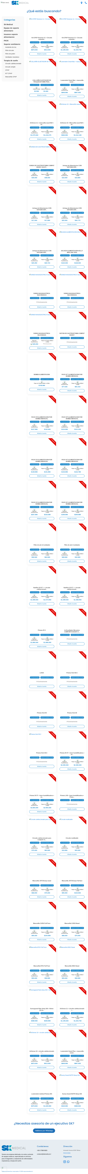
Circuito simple (10, 67)
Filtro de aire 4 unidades (72, 545)
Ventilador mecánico (12, 57)
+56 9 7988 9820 (42, 1150)
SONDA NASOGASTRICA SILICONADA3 (41, 294)
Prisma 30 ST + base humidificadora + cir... (42, 796)
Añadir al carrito (41, 54)
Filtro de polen (10, 54)
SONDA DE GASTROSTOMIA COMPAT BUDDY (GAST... (41, 166)
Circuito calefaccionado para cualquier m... (41, 838)
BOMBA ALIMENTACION (42, 374)
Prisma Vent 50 (42, 713)
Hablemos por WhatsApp (44, 1131)
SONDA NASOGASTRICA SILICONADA (41, 334)
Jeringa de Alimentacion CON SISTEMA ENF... (72, 166)
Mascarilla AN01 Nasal (72, 966)
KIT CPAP (8, 73)
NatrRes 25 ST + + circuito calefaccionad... (72, 588)
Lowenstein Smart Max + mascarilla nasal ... (72, 81)
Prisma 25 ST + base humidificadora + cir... (72, 753)
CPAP (7, 70)
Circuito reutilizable (72, 838)
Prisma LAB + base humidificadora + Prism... (72, 796)
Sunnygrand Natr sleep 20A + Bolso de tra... (41, 1009)
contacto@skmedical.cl (44, 1154)
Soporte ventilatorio (12, 44)
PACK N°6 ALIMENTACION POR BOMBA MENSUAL (41, 417)
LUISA (42, 673)
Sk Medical (8, 24)
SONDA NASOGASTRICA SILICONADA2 (72, 294)
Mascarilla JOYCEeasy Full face (72, 880)
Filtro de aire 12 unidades (42, 545)
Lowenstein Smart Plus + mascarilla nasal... (72, 1052)
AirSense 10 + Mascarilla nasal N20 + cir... (72, 123)
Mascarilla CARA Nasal (72, 923)
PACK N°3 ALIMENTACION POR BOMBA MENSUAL (72, 460)
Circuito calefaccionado (13, 63)
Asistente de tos (10, 47)
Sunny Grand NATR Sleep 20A (72, 1094)
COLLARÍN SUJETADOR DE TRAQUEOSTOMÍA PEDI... (42, 81)
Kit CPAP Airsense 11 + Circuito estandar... (42, 38)
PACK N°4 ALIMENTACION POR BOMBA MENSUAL (41, 460)
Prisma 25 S (42, 630)
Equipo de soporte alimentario (11, 29)
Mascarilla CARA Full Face (41, 923)
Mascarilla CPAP (11, 77)
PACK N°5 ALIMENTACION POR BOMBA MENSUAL (72, 417)
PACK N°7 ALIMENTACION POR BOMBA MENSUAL (72, 375)
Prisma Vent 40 (72, 713)
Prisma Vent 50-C (72, 673)
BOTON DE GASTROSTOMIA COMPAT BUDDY (72, 334)
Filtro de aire (9, 50)
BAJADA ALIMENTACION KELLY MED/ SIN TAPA (72, 251)
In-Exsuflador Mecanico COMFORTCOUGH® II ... (72, 631)
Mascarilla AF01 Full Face (42, 966)
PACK (6, 41)
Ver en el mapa (66, 1152)
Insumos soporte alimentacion (11, 35)
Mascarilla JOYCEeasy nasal (41, 880)
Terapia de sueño (11, 61)
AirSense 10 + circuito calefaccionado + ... (41, 1052)
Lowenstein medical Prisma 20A (41, 1094)
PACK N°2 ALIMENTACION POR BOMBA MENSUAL (41, 503)
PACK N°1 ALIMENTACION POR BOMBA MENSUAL (72, 503)
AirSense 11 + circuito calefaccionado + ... (72, 1009)
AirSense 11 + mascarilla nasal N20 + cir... (42, 123)
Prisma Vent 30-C (41, 753)
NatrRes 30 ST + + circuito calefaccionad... (41, 588)
